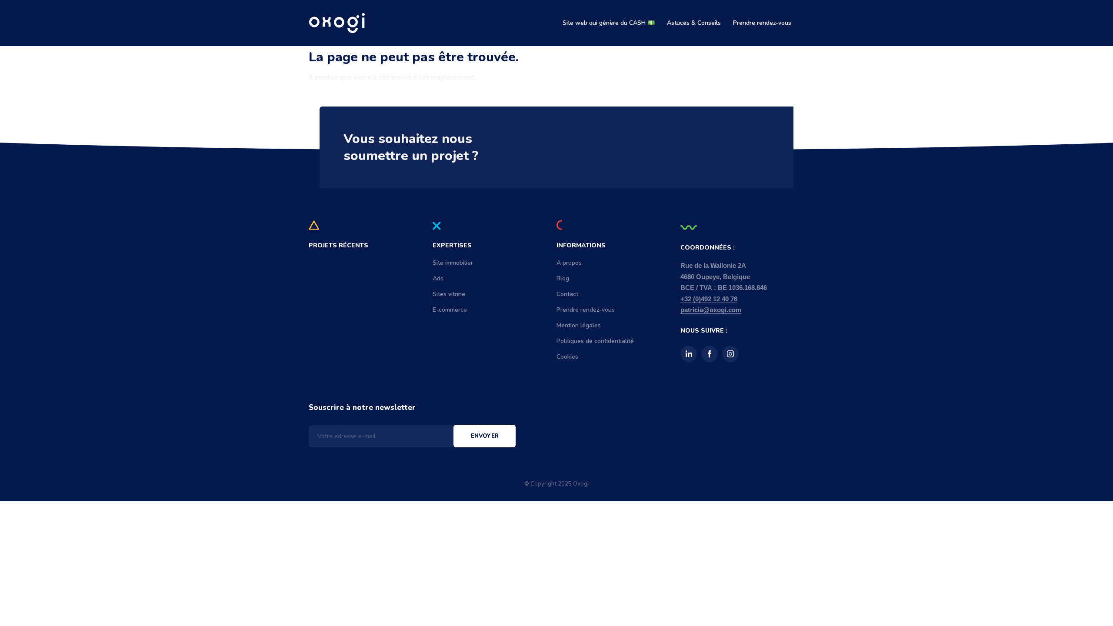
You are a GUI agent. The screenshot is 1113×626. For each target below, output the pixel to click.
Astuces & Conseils (694, 23)
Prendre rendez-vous (762, 23)
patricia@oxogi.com (710, 309)
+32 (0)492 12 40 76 (708, 299)
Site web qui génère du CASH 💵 (609, 23)
